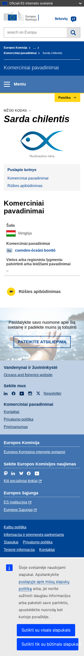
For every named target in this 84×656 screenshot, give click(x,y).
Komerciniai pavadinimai (20, 53)
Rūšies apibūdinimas (24, 186)
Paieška (73, 32)
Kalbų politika (15, 527)
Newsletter (52, 393)
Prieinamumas (16, 427)
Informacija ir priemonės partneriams (34, 535)
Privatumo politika (18, 419)
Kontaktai (11, 412)
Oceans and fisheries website (28, 375)
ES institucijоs (15, 502)
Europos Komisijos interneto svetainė (34, 452)
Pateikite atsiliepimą (42, 342)
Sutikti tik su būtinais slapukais (49, 644)
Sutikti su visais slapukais (45, 630)
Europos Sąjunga (18, 510)
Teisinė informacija (19, 550)
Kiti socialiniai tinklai (21, 481)
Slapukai (11, 542)
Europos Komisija (15, 47)
